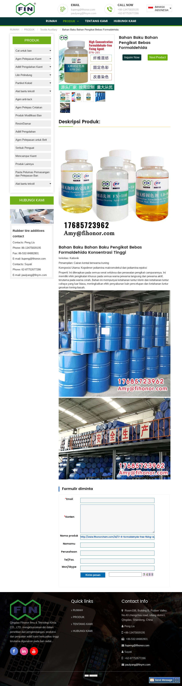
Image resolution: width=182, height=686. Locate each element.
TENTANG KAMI (96, 21)
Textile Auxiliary (48, 29)
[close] (176, 680)
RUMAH (51, 21)
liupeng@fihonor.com (137, 645)
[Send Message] (161, 680)
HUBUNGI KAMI (125, 21)
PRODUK (69, 21)
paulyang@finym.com (138, 664)
